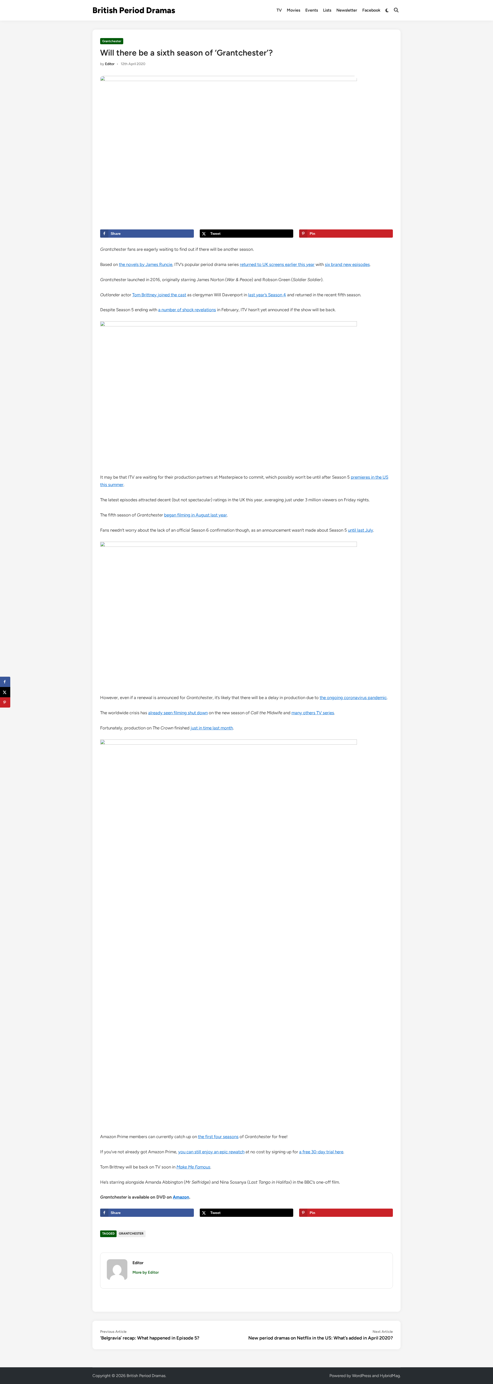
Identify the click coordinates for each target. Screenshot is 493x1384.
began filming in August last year (195, 514)
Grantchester (111, 41)
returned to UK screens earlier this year (277, 264)
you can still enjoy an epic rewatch (211, 1151)
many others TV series (312, 712)
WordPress (361, 1375)
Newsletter (346, 10)
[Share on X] (5, 692)
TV (279, 10)
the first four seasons (218, 1136)
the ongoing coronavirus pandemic (353, 697)
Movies (293, 10)
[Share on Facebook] (5, 682)
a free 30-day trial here (321, 1151)
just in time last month (212, 727)
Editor (110, 64)
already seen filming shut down (178, 712)
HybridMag (390, 1375)
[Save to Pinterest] (5, 702)
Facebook (371, 10)
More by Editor (145, 1272)
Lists (327, 10)
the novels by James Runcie (145, 264)
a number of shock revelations (187, 309)
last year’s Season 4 (267, 294)
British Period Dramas (133, 10)
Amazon (181, 1197)
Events (311, 10)
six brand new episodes (347, 264)
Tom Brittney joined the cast (159, 294)
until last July (360, 530)
